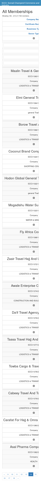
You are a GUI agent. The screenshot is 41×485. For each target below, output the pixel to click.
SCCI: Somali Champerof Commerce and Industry (20, 3)
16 (4, 478)
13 (26, 474)
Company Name (34, 19)
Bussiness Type (34, 28)
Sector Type (33, 33)
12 (21, 474)
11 (17, 474)
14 (31, 474)
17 (9, 478)
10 (12, 474)
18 (14, 478)
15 (35, 474)
